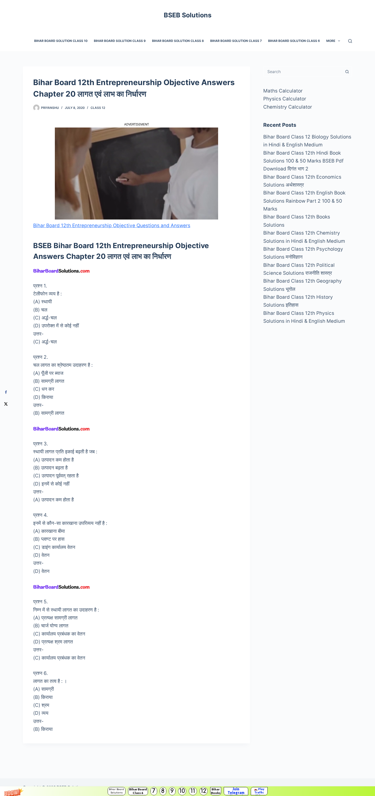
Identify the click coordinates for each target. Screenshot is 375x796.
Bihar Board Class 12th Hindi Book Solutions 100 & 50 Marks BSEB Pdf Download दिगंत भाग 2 (303, 161)
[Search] (350, 41)
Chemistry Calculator (287, 107)
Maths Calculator (283, 91)
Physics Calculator (284, 99)
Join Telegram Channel (236, 791)
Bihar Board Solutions (116, 791)
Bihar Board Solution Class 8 (178, 41)
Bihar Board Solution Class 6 (294, 41)
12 (203, 791)
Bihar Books (215, 791)
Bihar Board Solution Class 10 (61, 41)
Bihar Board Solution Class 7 (236, 41)
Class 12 (98, 108)
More (330, 41)
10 (182, 791)
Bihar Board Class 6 (138, 791)
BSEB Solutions (187, 15)
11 (193, 791)
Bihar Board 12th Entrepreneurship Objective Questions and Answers (111, 225)
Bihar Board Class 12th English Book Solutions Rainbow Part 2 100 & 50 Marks (304, 201)
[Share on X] (5, 404)
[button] (187, 791)
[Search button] (347, 71)
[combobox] (303, 71)
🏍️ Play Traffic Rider (259, 791)
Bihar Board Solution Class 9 (120, 41)
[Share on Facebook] (5, 392)
